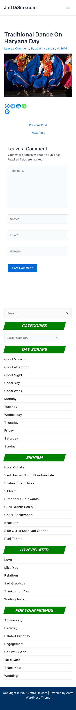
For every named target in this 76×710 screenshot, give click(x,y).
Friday (9, 430)
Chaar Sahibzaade (18, 515)
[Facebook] (7, 106)
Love (8, 560)
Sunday (10, 446)
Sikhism (10, 491)
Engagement (14, 644)
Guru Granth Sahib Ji (20, 507)
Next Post (38, 132)
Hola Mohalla (14, 467)
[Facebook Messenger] (7, 111)
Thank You (12, 668)
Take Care (12, 660)
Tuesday (10, 407)
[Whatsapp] (24, 106)
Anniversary (13, 620)
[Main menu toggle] (68, 8)
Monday (10, 399)
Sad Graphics (14, 583)
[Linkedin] (18, 106)
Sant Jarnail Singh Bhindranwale (29, 475)
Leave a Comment (16, 48)
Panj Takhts (13, 539)
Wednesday (13, 415)
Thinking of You (16, 591)
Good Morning (15, 359)
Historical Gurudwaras (21, 499)
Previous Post (38, 125)
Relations (11, 575)
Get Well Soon (15, 652)
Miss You (11, 568)
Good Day (12, 383)
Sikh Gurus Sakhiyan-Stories (26, 531)
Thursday (11, 423)
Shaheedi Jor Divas (19, 483)
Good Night (13, 375)
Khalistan (11, 523)
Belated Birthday (17, 636)
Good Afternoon (16, 367)
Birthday (10, 628)
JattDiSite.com (20, 7)
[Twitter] (12, 106)
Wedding (11, 676)
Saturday (11, 438)
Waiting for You (16, 599)
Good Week (13, 391)
